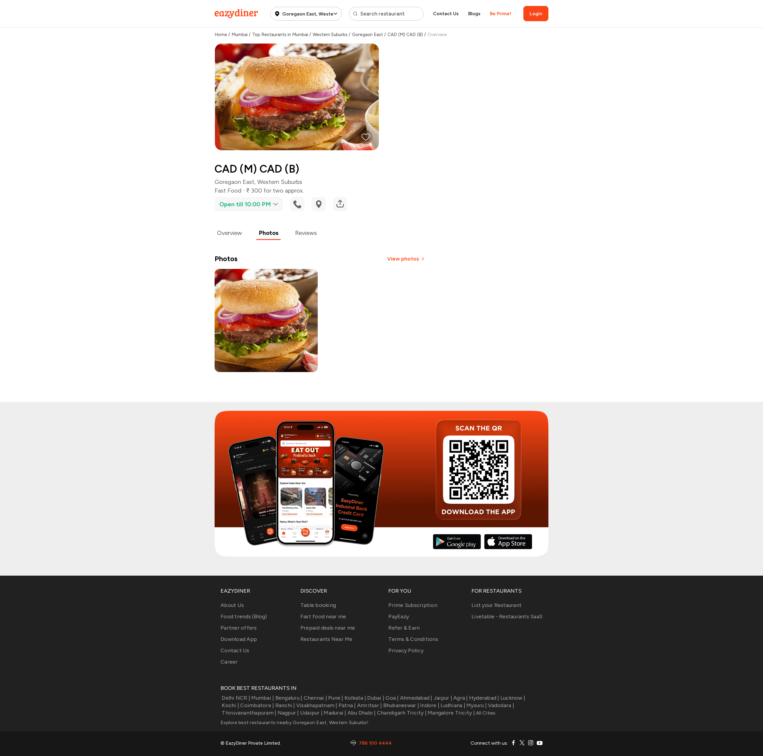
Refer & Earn (404, 628)
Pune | (335, 698)
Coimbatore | (257, 705)
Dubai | (375, 698)
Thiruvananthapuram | (249, 712)
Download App (239, 639)
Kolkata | (355, 698)
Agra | (460, 698)
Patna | (347, 705)
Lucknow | (512, 698)
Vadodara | (501, 705)
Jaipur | (443, 698)
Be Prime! (500, 13)
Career (229, 662)
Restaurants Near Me (326, 639)
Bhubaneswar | (401, 705)
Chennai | (315, 698)
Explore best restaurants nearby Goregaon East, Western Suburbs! (294, 722)
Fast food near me (323, 616)
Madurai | (335, 712)
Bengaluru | (288, 698)
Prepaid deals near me (327, 628)
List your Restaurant (497, 605)
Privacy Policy (406, 650)
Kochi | (230, 705)
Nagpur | (288, 712)
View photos (403, 258)
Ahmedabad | (416, 698)
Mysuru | (476, 705)
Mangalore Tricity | (451, 712)
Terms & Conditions (413, 639)
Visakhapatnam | (316, 705)
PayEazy (398, 616)
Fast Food (228, 190)
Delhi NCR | (236, 698)
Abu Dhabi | (362, 712)
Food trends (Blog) (244, 616)
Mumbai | (262, 698)
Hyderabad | (484, 698)
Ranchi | (285, 705)
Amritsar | (369, 705)
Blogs (474, 13)
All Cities (485, 713)
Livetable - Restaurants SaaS (507, 616)
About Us (232, 605)
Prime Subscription (412, 605)
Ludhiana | (453, 705)
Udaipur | (311, 712)
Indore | (429, 705)
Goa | (391, 698)
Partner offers (239, 628)
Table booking (318, 605)
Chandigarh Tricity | (402, 712)
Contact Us (446, 13)
